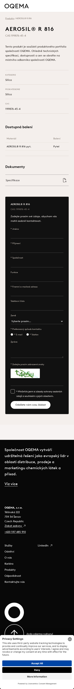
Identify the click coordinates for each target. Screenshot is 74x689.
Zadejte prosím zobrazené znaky (28, 364)
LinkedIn (43, 545)
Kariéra (9, 563)
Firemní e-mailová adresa (25, 286)
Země (13, 315)
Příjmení (16, 243)
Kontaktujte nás (15, 582)
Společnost (17, 257)
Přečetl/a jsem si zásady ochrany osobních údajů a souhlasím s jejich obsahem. (39, 393)
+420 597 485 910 (15, 532)
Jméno (15, 229)
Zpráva (14, 341)
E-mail (19, 334)
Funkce (14, 272)
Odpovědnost (13, 575)
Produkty (9, 18)
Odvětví (9, 551)
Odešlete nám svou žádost (30, 404)
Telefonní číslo (17, 301)
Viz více (11, 483)
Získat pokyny (14, 525)
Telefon (35, 334)
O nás (8, 557)
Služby (8, 545)
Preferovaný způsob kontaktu (27, 329)
